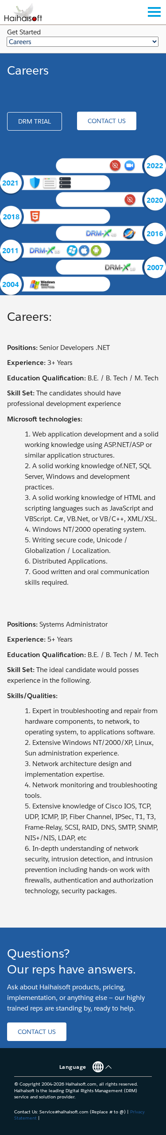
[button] (34, 121)
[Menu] (154, 12)
